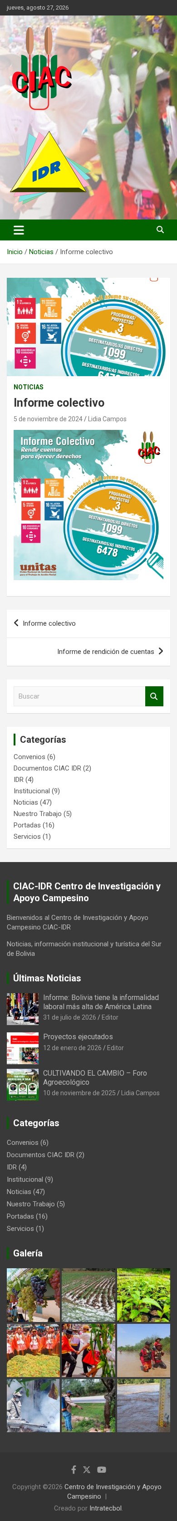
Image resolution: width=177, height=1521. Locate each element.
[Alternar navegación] (19, 229)
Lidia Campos (107, 419)
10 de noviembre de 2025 (79, 1093)
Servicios (27, 836)
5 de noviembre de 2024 (48, 419)
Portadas (27, 825)
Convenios (29, 757)
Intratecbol (105, 1508)
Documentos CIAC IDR (47, 768)
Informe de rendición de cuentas (105, 652)
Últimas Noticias (47, 978)
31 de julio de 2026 (69, 1017)
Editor (110, 1017)
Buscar (154, 696)
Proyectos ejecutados (78, 1036)
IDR (19, 780)
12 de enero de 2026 (72, 1047)
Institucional (32, 791)
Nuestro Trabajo (38, 814)
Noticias (29, 387)
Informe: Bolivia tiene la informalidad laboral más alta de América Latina (101, 1002)
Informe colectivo (49, 623)
